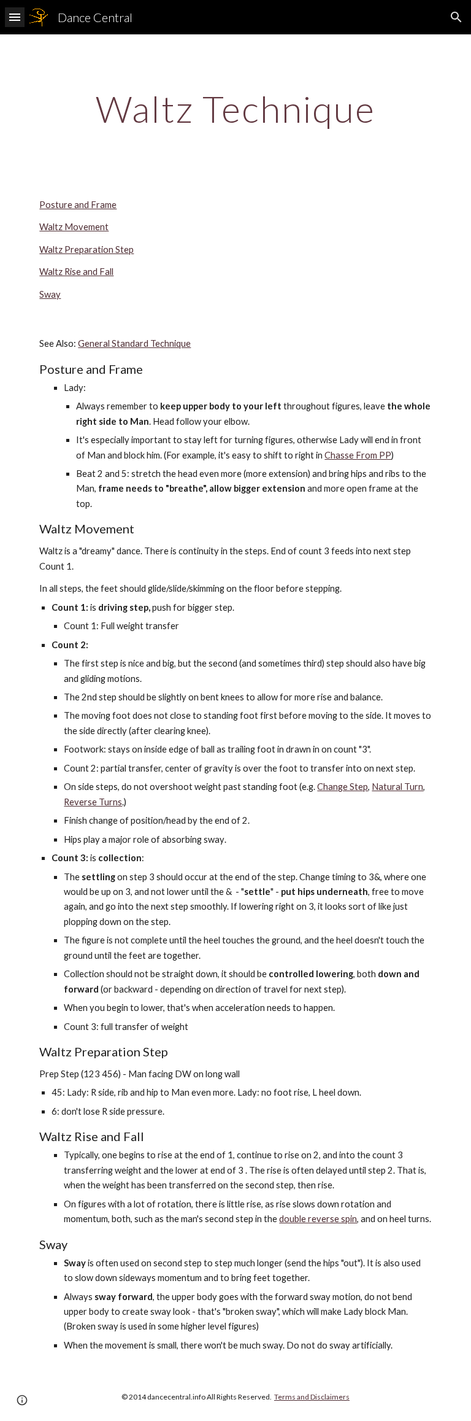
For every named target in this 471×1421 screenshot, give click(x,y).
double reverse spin (318, 1219)
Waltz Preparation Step (86, 249)
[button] (14, 17)
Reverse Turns (93, 802)
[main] (235, 108)
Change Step (342, 786)
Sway (50, 294)
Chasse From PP (357, 455)
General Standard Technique (134, 343)
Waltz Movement (74, 227)
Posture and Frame (78, 204)
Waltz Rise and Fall (76, 271)
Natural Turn (397, 786)
